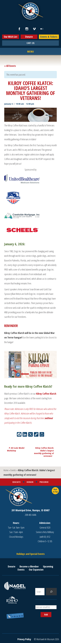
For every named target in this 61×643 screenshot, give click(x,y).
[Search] (51, 591)
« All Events (10, 66)
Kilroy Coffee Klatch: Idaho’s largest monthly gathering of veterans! (44, 451)
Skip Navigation (3, 0)
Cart (30, 43)
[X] (30, 434)
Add (46, 614)
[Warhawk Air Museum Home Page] (30, 19)
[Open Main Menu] (30, 51)
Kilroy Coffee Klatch (46, 393)
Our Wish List (10, 36)
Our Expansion (36, 569)
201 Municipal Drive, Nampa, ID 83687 (30, 510)
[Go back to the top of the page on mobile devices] (55, 490)
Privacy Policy (24, 639)
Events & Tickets (48, 36)
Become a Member (29, 566)
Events (13, 470)
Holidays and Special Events (30, 554)
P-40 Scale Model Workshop (15, 449)
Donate (29, 36)
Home (6, 470)
